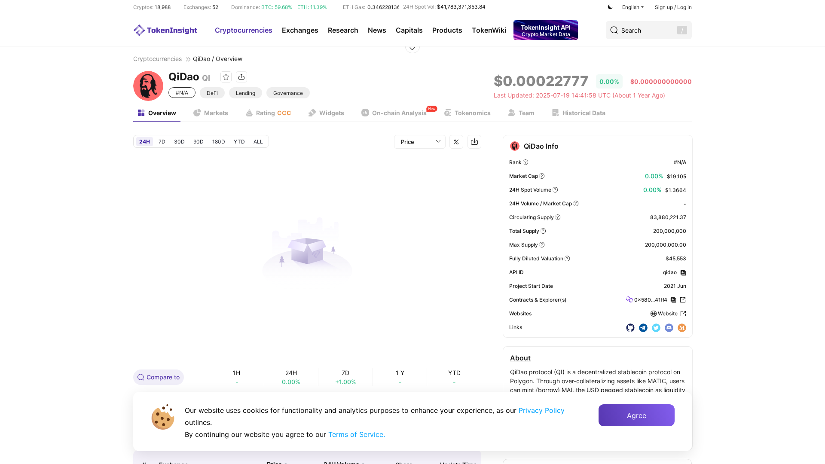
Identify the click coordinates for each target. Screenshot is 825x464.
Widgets (331, 112)
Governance (288, 93)
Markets (216, 112)
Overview (162, 112)
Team (527, 112)
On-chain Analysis (399, 112)
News (377, 30)
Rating (273, 112)
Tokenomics (473, 112)
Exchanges (300, 30)
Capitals (409, 30)
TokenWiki (489, 30)
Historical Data (583, 112)
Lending (245, 93)
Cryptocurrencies (243, 30)
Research (343, 30)
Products (447, 30)
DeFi (212, 93)
